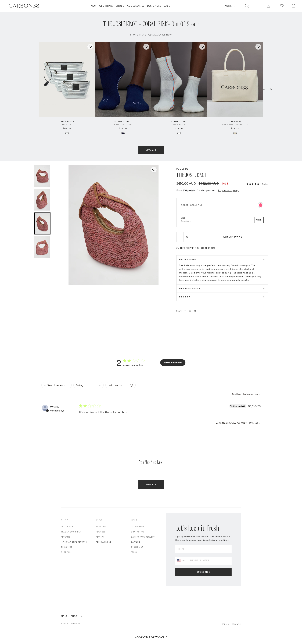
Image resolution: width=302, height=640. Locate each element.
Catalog (135, 542)
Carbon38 (74, 624)
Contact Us (137, 532)
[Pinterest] (195, 311)
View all (151, 150)
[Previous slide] (34, 88)
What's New (67, 527)
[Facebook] (185, 311)
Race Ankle (179, 124)
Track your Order (71, 532)
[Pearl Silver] (67, 133)
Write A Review (173, 362)
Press (134, 552)
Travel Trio (67, 124)
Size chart (186, 221)
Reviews (100, 537)
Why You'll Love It (189, 288)
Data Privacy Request (143, 537)
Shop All (65, 552)
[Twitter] (190, 311)
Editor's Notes (187, 259)
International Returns (74, 542)
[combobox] (88, 385)
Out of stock (232, 237)
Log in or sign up (228, 190)
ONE (259, 219)
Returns (65, 537)
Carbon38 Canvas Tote (235, 124)
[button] (151, 636)
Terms (225, 624)
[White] (179, 133)
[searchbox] (56, 385)
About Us (101, 527)
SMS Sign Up (137, 547)
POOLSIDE (182, 169)
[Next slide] (267, 88)
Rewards (100, 532)
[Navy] (123, 133)
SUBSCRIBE (203, 572)
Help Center (138, 527)
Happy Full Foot (123, 124)
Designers (66, 547)
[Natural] (235, 133)
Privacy (236, 624)
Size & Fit (184, 296)
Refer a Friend (104, 542)
